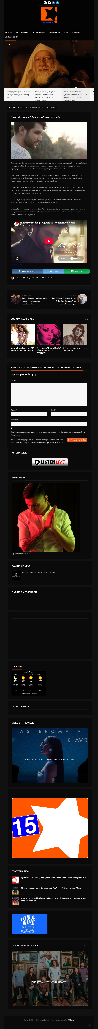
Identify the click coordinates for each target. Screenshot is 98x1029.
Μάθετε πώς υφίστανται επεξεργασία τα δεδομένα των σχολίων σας (39, 442)
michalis (17, 278)
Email (53, 410)
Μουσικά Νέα (49, 278)
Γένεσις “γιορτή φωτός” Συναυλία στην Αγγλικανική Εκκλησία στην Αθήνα (51, 888)
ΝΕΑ (66, 32)
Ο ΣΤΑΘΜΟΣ (22, 32)
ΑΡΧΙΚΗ (8, 32)
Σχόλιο (13, 380)
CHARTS (76, 32)
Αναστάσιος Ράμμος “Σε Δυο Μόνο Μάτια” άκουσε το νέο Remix (23, 350)
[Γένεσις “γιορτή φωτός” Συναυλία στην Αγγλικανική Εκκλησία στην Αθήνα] (15, 891)
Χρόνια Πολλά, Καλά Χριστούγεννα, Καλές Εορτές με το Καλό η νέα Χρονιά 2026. (54, 878)
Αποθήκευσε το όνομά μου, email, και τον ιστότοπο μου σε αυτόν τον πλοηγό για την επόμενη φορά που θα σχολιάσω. (48, 433)
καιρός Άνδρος (29, 672)
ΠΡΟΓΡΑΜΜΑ (38, 32)
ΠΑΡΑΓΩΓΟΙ (54, 32)
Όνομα (14, 410)
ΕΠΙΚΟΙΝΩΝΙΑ (11, 37)
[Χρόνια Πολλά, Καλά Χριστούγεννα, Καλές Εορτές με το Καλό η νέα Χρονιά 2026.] (15, 880)
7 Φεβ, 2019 (29, 278)
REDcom (71, 1020)
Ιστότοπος (14, 420)
